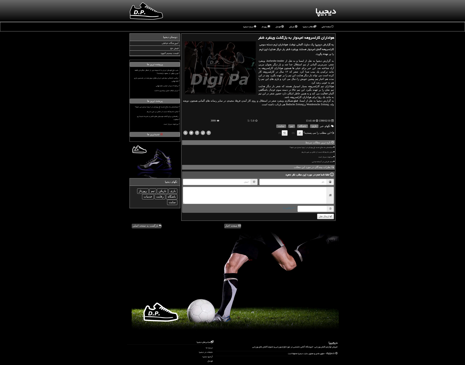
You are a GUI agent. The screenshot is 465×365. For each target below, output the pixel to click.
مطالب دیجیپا (308, 26)
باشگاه (302, 126)
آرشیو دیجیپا (208, 356)
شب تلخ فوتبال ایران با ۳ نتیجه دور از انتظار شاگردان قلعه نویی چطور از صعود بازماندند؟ (156, 71)
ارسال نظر (324, 216)
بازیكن (162, 190)
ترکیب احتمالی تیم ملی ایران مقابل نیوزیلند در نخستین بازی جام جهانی (156, 79)
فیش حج (174, 48)
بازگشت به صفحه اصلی (146, 225)
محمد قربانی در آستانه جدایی (322, 161)
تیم (291, 126)
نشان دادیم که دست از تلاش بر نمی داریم (317, 152)
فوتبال (278, 26)
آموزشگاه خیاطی (170, 43)
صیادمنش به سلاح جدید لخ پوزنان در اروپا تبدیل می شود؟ (311, 147)
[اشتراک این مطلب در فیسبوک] (197, 132)
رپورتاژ (265, 26)
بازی (314, 126)
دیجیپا (326, 11)
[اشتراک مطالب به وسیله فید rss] (185, 132)
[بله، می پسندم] (300, 133)
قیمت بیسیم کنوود (170, 53)
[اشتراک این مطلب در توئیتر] (191, 132)
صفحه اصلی (326, 26)
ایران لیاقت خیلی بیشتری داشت (166, 90)
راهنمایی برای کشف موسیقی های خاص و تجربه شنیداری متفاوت (157, 117)
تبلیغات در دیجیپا (206, 352)
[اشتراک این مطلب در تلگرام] (202, 132)
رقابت (160, 196)
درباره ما (209, 348)
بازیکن (292, 26)
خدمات (148, 196)
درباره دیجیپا (248, 26)
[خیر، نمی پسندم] (285, 133)
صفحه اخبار (231, 225)
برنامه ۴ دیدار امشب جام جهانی (167, 86)
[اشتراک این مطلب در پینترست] (208, 132)
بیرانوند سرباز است (325, 157)
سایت (281, 126)
